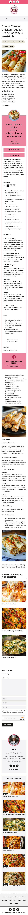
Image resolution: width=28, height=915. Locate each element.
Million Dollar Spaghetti (9, 604)
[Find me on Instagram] (17, 766)
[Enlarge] (24, 408)
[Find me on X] (14, 766)
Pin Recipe (15, 155)
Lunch (11, 46)
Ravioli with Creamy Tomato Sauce (12, 631)
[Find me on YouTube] (17, 909)
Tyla (6, 41)
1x (8, 185)
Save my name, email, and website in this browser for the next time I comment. (14, 711)
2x (11, 185)
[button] (24, 18)
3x (14, 185)
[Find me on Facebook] (10, 766)
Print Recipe (15, 149)
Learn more (14, 769)
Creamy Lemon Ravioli (9, 657)
